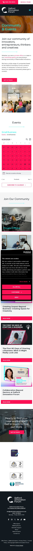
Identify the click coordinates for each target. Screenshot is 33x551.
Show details (24, 281)
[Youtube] (24, 519)
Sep (29, 179)
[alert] (16, 173)
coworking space (10, 57)
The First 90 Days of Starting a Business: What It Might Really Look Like (16, 351)
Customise (15, 292)
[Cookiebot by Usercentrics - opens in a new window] (23, 252)
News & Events (16, 531)
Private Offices (12, 228)
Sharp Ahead (19, 545)
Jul (3, 179)
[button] (29, 10)
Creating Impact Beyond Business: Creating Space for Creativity (16, 309)
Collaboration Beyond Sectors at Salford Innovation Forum (13, 392)
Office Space (16, 523)
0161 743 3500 (10, 2)
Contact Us (16, 533)
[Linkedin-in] (18, 519)
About (16, 529)
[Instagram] (11, 519)
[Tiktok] (21, 519)
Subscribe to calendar (15, 185)
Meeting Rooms (16, 525)
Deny (16, 297)
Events (4, 134)
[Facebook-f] (8, 519)
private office (19, 55)
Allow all (16, 287)
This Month (16, 179)
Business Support (16, 527)
